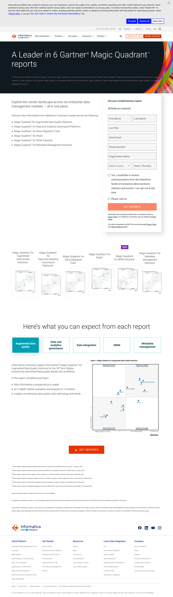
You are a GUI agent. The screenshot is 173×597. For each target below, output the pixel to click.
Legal (13, 586)
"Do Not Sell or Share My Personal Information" (55, 13)
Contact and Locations (142, 563)
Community (77, 555)
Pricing (148, 29)
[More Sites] (159, 29)
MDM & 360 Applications (20, 571)
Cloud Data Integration (112, 550)
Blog (74, 550)
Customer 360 (109, 571)
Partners (100, 36)
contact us (134, 36)
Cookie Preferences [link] (50, 586)
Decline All (144, 21)
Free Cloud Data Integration (52, 550)
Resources (86, 36)
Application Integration (112, 575)
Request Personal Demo (51, 555)
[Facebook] (140, 528)
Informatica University (81, 563)
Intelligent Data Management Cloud (24, 546)
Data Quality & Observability (21, 567)
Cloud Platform (19, 541)
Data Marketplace (18, 579)
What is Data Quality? (111, 567)
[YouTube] (153, 528)
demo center (152, 36)
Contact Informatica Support (144, 571)
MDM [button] (117, 345)
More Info (157, 21)
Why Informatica (42, 36)
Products (58, 36)
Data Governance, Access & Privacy (24, 575)
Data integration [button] (86, 345)
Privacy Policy (151, 224)
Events (75, 546)
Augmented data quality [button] (26, 345)
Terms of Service (117, 227)
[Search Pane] (121, 36)
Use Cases (72, 36)
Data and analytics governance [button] (56, 345)
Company (127, 29)
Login (155, 29)
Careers (137, 555)
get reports (89, 449)
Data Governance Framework (114, 563)
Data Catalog (16, 555)
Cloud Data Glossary (80, 567)
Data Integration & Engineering (23, 559)
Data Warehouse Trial (50, 563)
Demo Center (47, 546)
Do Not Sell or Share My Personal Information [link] (75, 586)
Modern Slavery (35, 586)
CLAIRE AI (15, 550)
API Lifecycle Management (51, 567)
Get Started (47, 541)
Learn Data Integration (115, 541)
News (136, 550)
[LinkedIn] (146, 528)
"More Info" (14, 13)
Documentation (78, 559)
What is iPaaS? (109, 555)
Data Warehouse (109, 559)
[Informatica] (22, 36)
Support (138, 29)
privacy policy (113, 217)
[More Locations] (120, 29)
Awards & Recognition (142, 559)
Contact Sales (47, 559)
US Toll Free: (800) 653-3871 (106, 29)
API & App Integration (19, 563)
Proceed (132, 21)
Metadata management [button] (147, 345)
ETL (105, 546)
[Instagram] (159, 528)
